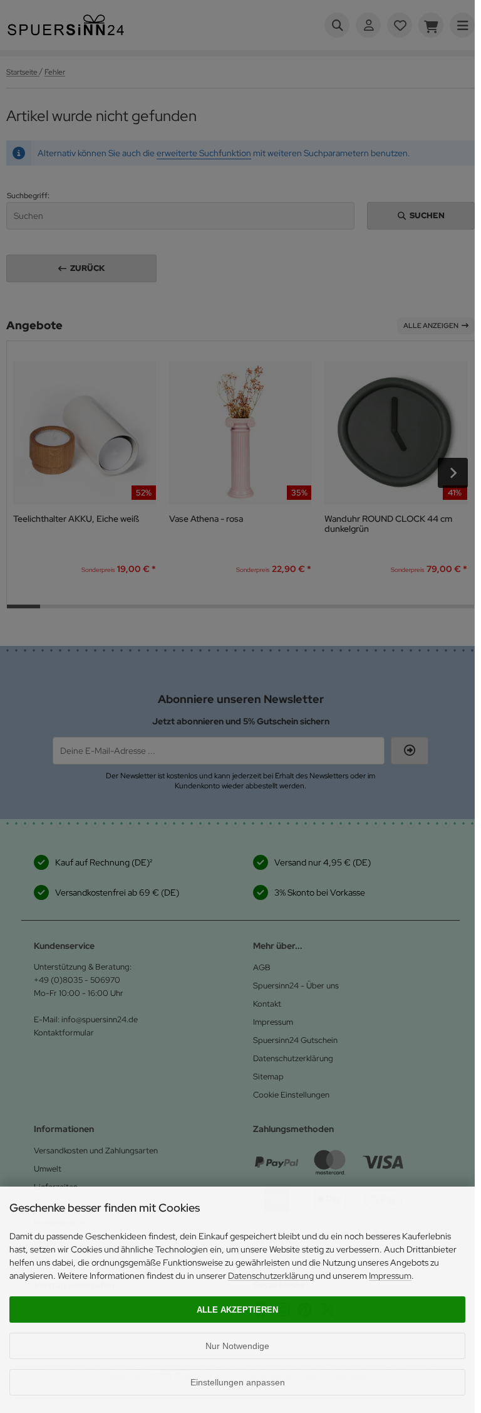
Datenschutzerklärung (271, 1275)
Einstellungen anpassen (237, 1382)
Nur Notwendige (237, 1346)
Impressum (390, 1275)
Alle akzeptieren (237, 1310)
